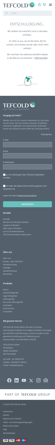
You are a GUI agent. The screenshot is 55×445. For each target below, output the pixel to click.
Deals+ (6, 289)
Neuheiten (7, 274)
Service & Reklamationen (13, 231)
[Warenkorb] (44, 5)
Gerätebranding (10, 264)
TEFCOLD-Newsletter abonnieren (17, 234)
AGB (5, 429)
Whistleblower (9, 433)
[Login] (39, 5)
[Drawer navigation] (50, 5)
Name (6, 151)
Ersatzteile (7, 311)
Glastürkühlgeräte (11, 292)
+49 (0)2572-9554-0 (18, 362)
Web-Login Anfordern (12, 228)
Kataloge (6, 267)
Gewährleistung (10, 271)
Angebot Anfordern (11, 225)
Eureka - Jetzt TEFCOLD (13, 261)
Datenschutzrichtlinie (27, 195)
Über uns (7, 258)
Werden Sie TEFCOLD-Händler (16, 222)
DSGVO (6, 415)
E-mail (6, 140)
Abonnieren (27, 204)
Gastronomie (8, 308)
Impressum (8, 411)
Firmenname (9, 162)
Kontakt (6, 219)
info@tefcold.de (16, 365)
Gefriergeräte (9, 299)
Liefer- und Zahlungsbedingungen (17, 422)
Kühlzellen (7, 305)
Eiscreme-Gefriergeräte (13, 302)
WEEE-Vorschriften (11, 426)
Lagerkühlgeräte (10, 296)
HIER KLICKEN (40, 58)
